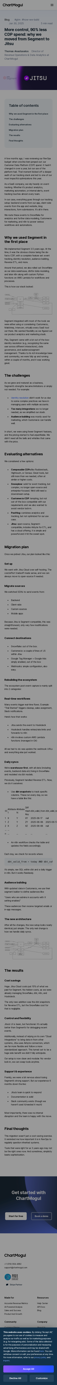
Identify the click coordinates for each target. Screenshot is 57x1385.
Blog (7, 19)
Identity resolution (20, 397)
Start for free (16, 1216)
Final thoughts (16, 140)
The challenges (16, 119)
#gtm (17, 19)
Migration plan (16, 130)
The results (14, 135)
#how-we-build (30, 19)
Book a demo (41, 1216)
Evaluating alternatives (20, 124)
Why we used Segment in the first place (28, 113)
